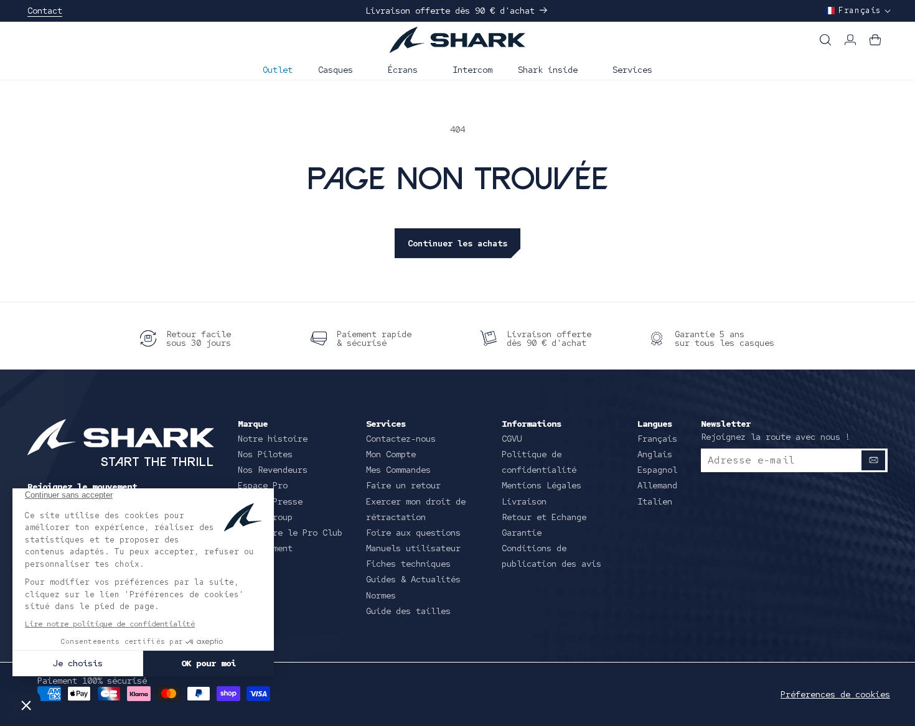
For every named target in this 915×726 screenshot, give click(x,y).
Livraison (524, 501)
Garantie (522, 532)
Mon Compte (391, 454)
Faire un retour (403, 485)
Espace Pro (263, 485)
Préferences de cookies (835, 694)
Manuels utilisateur (413, 548)
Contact (44, 10)
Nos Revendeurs (272, 469)
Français (657, 438)
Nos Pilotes (265, 454)
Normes (381, 595)
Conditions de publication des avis (551, 555)
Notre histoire (272, 438)
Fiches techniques (408, 563)
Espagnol (657, 469)
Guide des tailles (408, 611)
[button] (340, 68)
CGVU (512, 438)
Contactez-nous (401, 438)
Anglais (654, 454)
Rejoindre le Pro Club (290, 532)
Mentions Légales (541, 485)
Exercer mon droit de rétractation (416, 509)
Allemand (657, 485)
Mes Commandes (398, 469)
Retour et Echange (544, 517)
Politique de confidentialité (539, 462)
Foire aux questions (413, 532)
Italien (654, 501)
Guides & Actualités (413, 579)
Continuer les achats (457, 243)
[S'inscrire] (873, 460)
